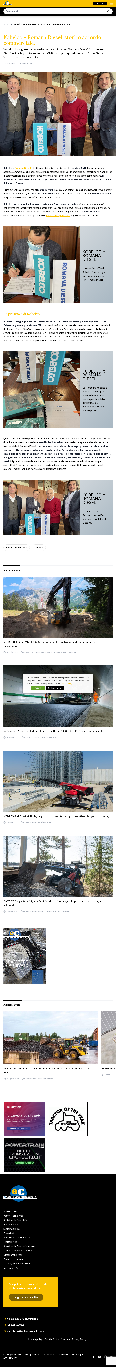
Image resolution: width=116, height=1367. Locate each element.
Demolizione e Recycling (43, 652)
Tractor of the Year (13, 1259)
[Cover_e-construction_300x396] (58, 956)
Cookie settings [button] (54, 688)
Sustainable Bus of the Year (18, 1250)
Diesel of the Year (12, 1254)
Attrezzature (28, 652)
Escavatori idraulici (16, 547)
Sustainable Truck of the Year (19, 1246)
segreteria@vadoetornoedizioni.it (26, 1331)
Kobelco (38, 547)
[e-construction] (7, 3)
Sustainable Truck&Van (15, 1220)
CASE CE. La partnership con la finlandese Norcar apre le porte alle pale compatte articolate (53, 903)
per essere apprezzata (58, 215)
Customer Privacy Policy (73, 1339)
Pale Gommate (63, 911)
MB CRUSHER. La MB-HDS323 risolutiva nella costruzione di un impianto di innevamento (49, 644)
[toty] (67, 1119)
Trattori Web (10, 1241)
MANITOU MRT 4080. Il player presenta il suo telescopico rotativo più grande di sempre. (57, 816)
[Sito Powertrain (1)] (24, 1155)
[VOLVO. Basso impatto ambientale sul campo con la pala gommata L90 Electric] (50, 1037)
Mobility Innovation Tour (16, 1263)
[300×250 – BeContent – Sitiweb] (24, 1119)
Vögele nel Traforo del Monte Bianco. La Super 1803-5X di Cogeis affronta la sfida (53, 731)
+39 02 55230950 (15, 1324)
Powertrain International (16, 1237)
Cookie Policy (52, 1339)
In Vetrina (75, 652)
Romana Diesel (23, 168)
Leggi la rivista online (26, 1297)
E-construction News (62, 652)
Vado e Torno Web (13, 1215)
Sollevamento (45, 822)
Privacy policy (35, 1339)
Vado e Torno (10, 1211)
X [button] (88, 677)
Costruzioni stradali (32, 737)
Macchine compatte (48, 911)
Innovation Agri (11, 1268)
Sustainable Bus (12, 1228)
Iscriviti (99, 3)
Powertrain (9, 1233)
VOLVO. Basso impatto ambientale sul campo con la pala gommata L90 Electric (47, 1070)
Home (6, 24)
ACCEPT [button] (38, 688)
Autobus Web (10, 1224)
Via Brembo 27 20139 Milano (22, 1318)
